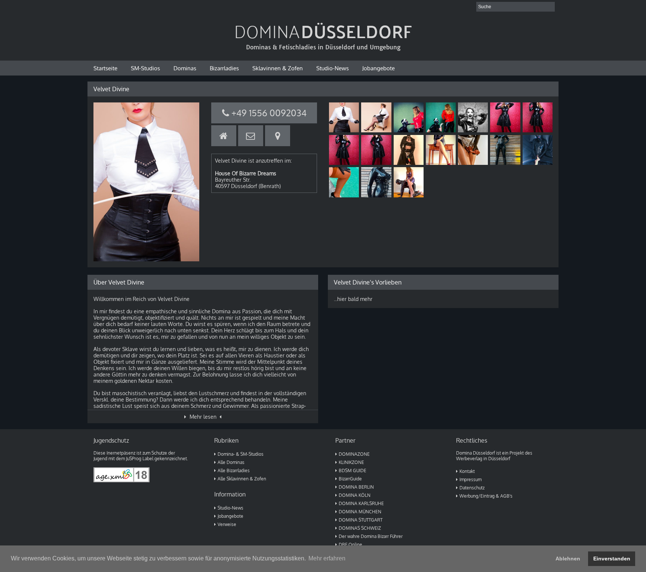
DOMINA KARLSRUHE (361, 503)
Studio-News (332, 68)
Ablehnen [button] (568, 559)
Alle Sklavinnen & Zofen (242, 479)
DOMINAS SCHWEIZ (360, 528)
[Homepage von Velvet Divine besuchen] (223, 135)
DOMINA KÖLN (354, 495)
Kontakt (467, 471)
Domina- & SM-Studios (241, 454)
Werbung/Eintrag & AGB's (486, 496)
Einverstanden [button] (611, 559)
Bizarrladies (224, 68)
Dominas (184, 68)
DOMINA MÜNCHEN (360, 511)
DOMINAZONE (354, 454)
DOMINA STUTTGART (360, 520)
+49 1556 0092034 (268, 113)
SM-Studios (145, 68)
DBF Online (350, 544)
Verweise (227, 524)
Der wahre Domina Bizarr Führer (371, 536)
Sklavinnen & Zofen (277, 68)
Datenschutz (472, 487)
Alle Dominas (231, 462)
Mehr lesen (203, 416)
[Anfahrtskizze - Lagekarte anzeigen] (277, 135)
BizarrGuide (350, 479)
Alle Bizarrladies (234, 470)
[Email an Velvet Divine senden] (250, 135)
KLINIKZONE (351, 462)
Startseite (105, 68)
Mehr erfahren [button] (326, 558)
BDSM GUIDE (352, 470)
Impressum (470, 479)
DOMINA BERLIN (356, 487)
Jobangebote (378, 68)
